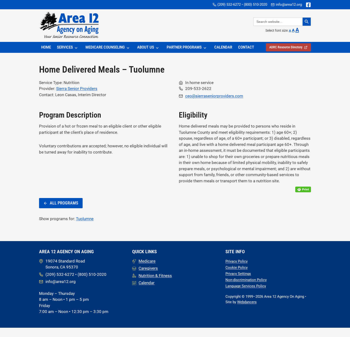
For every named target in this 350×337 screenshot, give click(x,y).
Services (65, 47)
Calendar (223, 47)
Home (46, 47)
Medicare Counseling (105, 47)
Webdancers (247, 302)
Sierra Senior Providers (76, 88)
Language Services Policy (245, 286)
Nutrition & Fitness (155, 275)
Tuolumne (85, 218)
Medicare (147, 261)
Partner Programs (184, 47)
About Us (145, 47)
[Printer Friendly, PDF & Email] (303, 189)
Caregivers (148, 268)
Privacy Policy (236, 261)
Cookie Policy (236, 267)
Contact (246, 47)
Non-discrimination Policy (246, 280)
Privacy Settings (238, 274)
